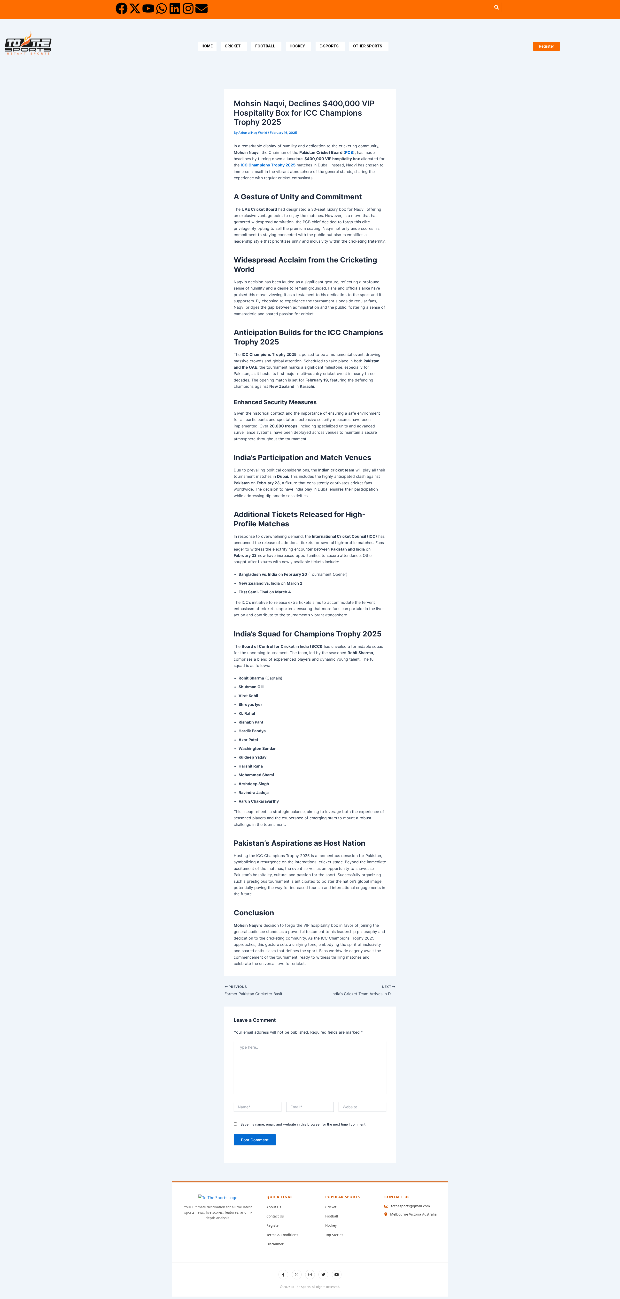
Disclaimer (275, 1244)
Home (207, 46)
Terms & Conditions (282, 1234)
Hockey (297, 46)
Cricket (233, 46)
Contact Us (275, 1216)
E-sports (329, 46)
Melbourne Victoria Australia (413, 1214)
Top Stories (334, 1234)
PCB (349, 152)
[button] (234, 46)
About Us (273, 1207)
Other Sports (367, 46)
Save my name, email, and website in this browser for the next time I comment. (303, 1124)
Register (273, 1225)
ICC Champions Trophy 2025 (268, 165)
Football (265, 46)
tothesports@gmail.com (410, 1206)
